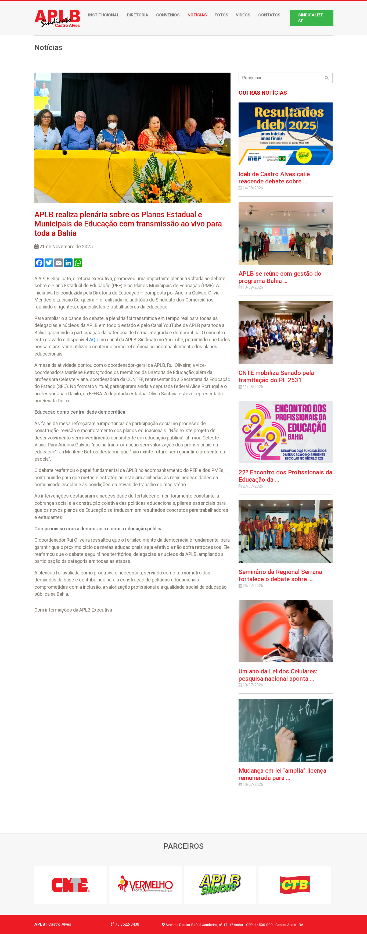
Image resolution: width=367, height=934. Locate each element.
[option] (71, 885)
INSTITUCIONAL (103, 15)
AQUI (94, 339)
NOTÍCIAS (197, 15)
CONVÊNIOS (168, 15)
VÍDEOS (243, 15)
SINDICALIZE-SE (311, 18)
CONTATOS (269, 15)
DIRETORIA (137, 15)
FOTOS (221, 15)
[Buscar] (327, 78)
